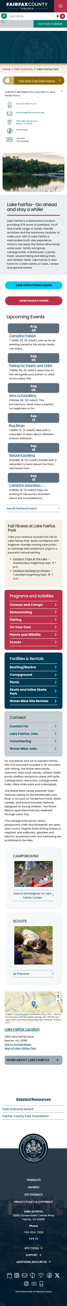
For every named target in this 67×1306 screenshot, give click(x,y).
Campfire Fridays (23, 336)
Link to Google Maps (18, 1044)
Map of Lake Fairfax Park (20, 1048)
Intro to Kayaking (23, 395)
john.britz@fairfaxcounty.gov (30, 112)
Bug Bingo (17, 425)
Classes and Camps (26, 605)
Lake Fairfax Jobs (24, 734)
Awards (33, 1187)
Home (6, 69)
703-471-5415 (22, 103)
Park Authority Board (18, 1109)
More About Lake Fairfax (28, 1060)
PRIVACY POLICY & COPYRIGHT (33, 1202)
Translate (33, 1180)
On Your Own (20, 627)
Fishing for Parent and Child (31, 365)
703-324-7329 (33, 1232)
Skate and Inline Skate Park (28, 691)
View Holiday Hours (33, 301)
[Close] (60, 80)
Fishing (15, 620)
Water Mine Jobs (23, 749)
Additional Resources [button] (31, 1262)
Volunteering (20, 741)
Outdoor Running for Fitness (31, 571)
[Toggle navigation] (60, 6)
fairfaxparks (22, 129)
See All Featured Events (22, 508)
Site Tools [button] (31, 1248)
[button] (34, 1004)
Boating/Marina (23, 667)
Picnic (14, 682)
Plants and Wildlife (25, 635)
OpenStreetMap (22, 1014)
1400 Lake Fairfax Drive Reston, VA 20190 (26, 122)
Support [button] (32, 1255)
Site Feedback (33, 1195)
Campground (21, 675)
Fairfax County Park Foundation (26, 1116)
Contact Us (19, 726)
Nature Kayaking (22, 455)
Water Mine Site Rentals (29, 701)
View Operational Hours (34, 285)
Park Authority (23, 69)
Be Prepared (21, 974)
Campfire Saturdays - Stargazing (26, 487)
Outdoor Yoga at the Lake (30, 559)
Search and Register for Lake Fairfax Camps (32, 895)
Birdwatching (21, 612)
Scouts (15, 642)
